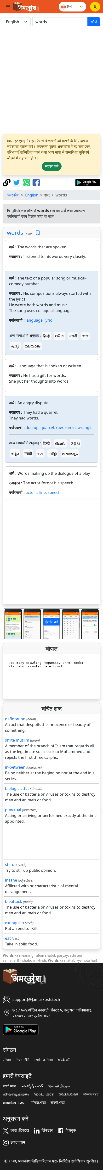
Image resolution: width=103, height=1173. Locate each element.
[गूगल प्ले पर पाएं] (87, 182)
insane (11, 880)
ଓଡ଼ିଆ (59, 336)
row (59, 427)
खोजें (94, 21)
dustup (32, 427)
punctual (13, 809)
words (15, 232)
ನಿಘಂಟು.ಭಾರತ (44, 1094)
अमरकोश (13, 195)
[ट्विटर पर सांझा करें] (17, 182)
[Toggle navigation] (8, 7)
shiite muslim (17, 740)
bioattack (13, 901)
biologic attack (18, 788)
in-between (15, 767)
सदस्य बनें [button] (51, 166)
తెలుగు (60, 443)
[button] (10, 624)
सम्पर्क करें (63, 1060)
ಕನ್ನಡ (15, 453)
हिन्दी (46, 336)
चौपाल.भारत (38, 1102)
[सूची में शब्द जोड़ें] (38, 233)
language (34, 320)
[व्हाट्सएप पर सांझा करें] (27, 182)
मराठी (73, 336)
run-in (70, 427)
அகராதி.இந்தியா (59, 1086)
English (31, 195)
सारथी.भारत (58, 1102)
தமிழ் (15, 346)
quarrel (47, 427)
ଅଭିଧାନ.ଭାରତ (68, 1094)
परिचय (7, 1060)
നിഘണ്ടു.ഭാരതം (16, 1094)
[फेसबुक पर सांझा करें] (36, 182)
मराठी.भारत (9, 1086)
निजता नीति (22, 1060)
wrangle (85, 427)
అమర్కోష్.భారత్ (32, 1086)
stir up (11, 864)
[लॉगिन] (95, 6)
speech (54, 492)
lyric (48, 320)
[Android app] (21, 1029)
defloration (15, 718)
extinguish (14, 922)
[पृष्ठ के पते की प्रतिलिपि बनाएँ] (7, 182)
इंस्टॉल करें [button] (51, 622)
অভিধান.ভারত (90, 1094)
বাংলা (85, 336)
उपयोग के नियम (43, 1060)
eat (8, 938)
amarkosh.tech (15, 1102)
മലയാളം (32, 346)
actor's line (36, 492)
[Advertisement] (51, 80)
